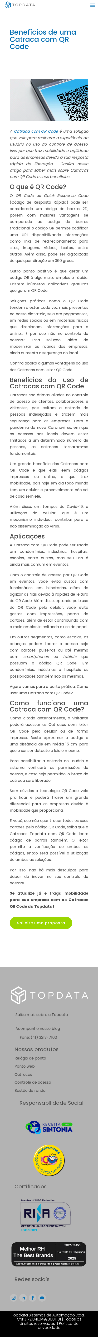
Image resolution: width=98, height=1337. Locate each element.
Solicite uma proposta (41, 923)
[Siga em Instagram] (13, 1298)
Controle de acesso (33, 1082)
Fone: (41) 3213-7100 (38, 1037)
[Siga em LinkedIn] (23, 1298)
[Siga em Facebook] (32, 1298)
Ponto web (25, 1066)
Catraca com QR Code (36, 131)
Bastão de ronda (30, 1090)
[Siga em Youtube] (42, 1298)
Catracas (23, 1074)
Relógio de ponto (30, 1058)
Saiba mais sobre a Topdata (41, 1014)
